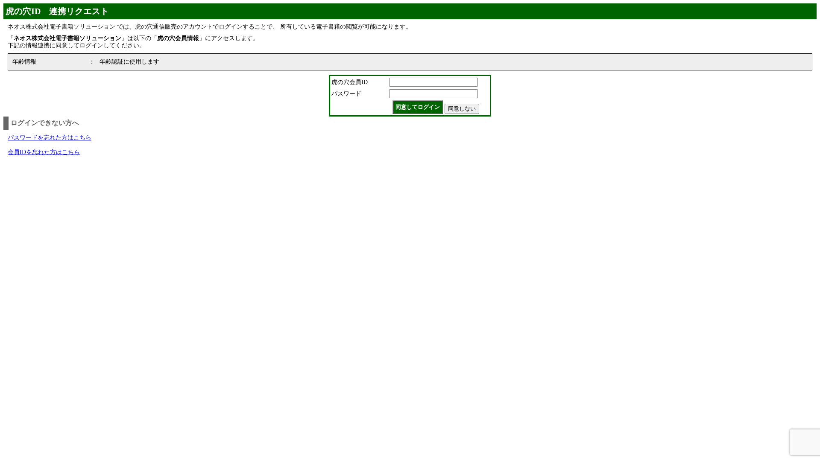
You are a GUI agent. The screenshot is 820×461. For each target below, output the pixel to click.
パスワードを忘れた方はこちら (49, 137)
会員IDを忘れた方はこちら (44, 152)
